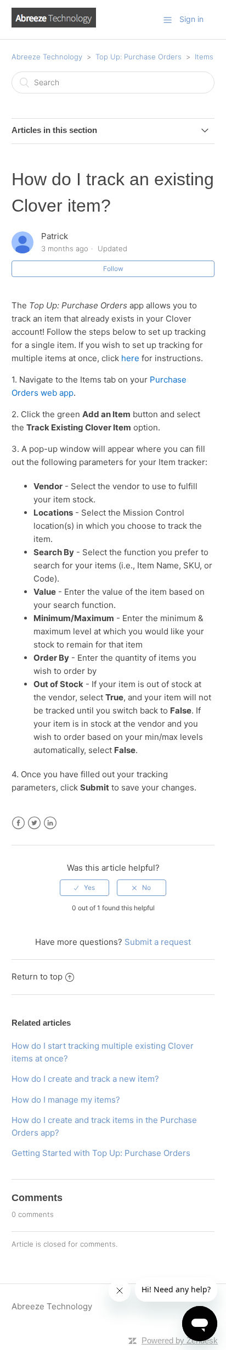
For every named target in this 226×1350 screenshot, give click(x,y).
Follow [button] (113, 268)
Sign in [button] (191, 19)
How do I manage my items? (66, 1099)
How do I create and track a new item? (85, 1079)
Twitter (34, 823)
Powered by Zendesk (180, 1340)
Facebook (18, 823)
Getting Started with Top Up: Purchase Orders (101, 1153)
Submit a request (158, 942)
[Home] (54, 24)
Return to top (37, 976)
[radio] (84, 887)
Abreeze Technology (47, 56)
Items (204, 56)
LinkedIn (50, 823)
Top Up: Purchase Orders (138, 56)
